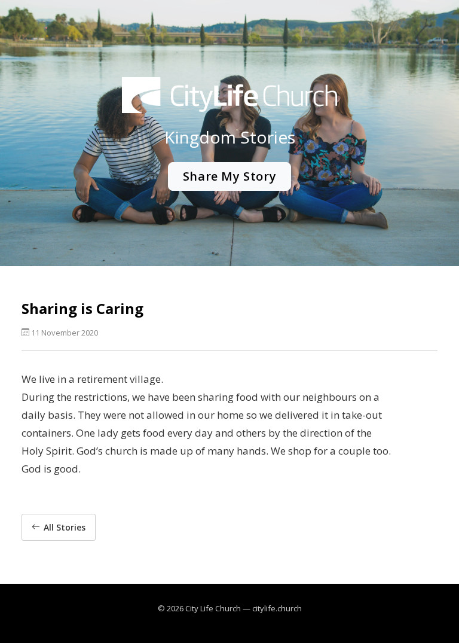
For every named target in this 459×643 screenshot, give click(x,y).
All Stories (64, 527)
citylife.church (277, 608)
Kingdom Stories (229, 137)
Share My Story (229, 176)
